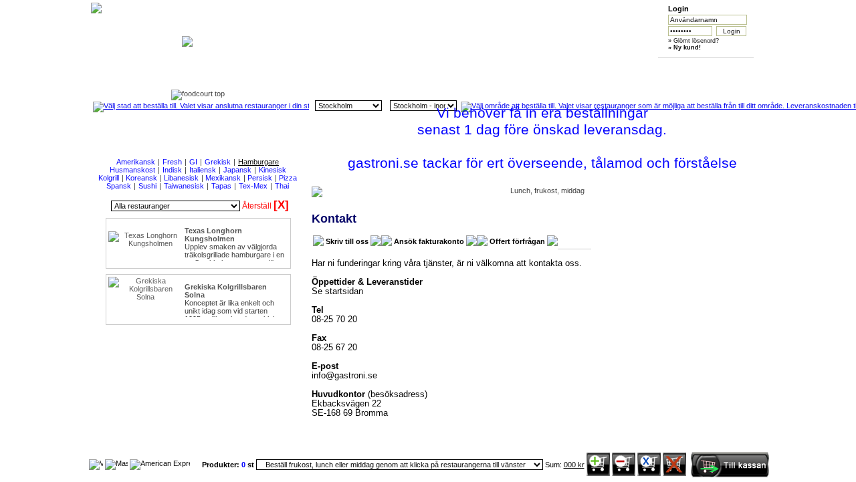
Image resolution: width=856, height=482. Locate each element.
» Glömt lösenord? (693, 40)
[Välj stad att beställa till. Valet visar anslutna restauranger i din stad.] (201, 106)
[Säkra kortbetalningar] (96, 463)
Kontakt (698, 68)
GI (193, 162)
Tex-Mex (253, 186)
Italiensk (202, 170)
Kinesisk (272, 170)
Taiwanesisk (184, 186)
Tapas (221, 186)
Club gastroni (509, 68)
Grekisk (218, 162)
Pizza (288, 178)
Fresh (172, 162)
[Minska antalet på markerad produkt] (623, 473)
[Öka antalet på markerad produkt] (598, 473)
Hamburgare (258, 162)
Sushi (147, 186)
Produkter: (221, 465)
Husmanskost (132, 170)
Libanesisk (181, 178)
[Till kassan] (729, 475)
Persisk (259, 178)
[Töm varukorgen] (674, 473)
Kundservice (446, 68)
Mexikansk (223, 178)
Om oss (383, 68)
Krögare (635, 68)
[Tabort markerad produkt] (649, 473)
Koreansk (141, 178)
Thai (282, 186)
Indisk (172, 170)
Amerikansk (135, 162)
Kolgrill (108, 178)
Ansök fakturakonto (429, 241)
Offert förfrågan (517, 241)
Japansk (237, 170)
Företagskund (572, 68)
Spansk (118, 186)
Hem (320, 68)
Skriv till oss (347, 241)
